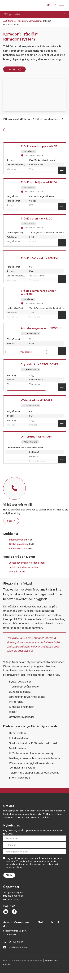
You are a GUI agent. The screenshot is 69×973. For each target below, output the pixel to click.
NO (54, 5)
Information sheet (18, 548)
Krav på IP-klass (17, 571)
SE (48, 5)
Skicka (9, 875)
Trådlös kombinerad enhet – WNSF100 (39, 292)
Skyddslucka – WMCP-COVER (39, 364)
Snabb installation (18, 544)
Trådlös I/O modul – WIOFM (39, 258)
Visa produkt (26, 352)
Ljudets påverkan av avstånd (24, 567)
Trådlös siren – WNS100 (36, 218)
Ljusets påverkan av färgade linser (27, 562)
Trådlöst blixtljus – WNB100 (39, 182)
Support (11, 521)
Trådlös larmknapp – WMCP (39, 146)
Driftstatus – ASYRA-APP (36, 436)
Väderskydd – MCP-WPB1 (37, 400)
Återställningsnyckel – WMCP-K (41, 328)
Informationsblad (18, 539)
